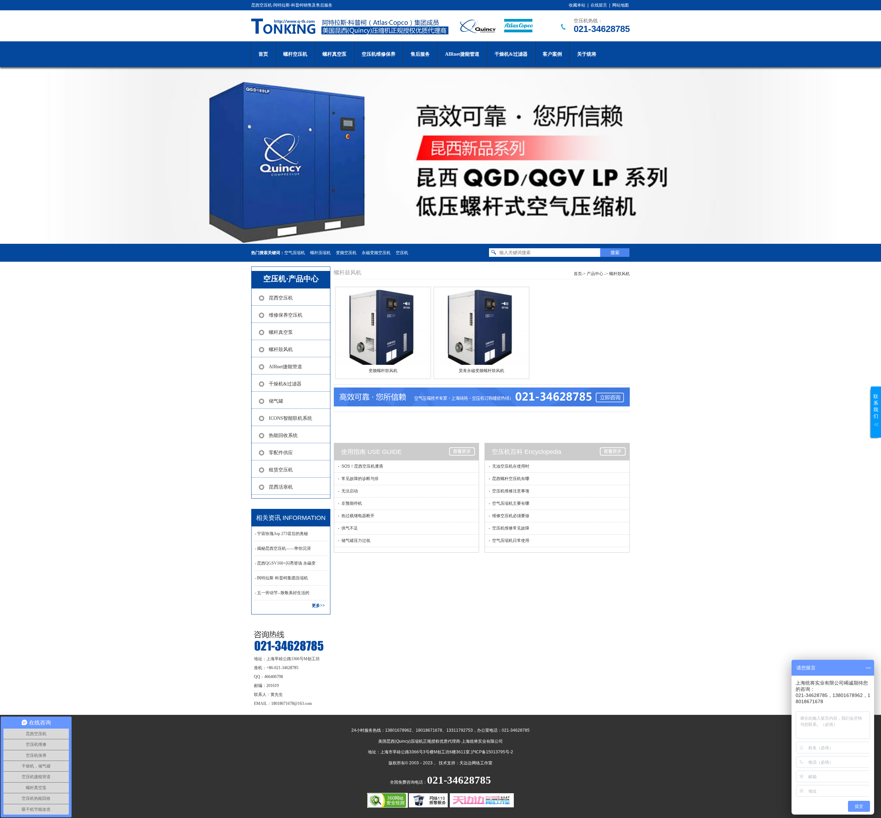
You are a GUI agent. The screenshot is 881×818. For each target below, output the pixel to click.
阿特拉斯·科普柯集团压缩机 (282, 578)
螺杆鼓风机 (281, 349)
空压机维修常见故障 (510, 528)
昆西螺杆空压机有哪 (510, 478)
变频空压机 (346, 252)
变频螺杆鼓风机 (383, 370)
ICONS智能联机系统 (290, 418)
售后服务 (420, 54)
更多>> (318, 605)
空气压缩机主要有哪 (510, 503)
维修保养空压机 (285, 315)
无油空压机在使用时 (510, 466)
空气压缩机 (294, 252)
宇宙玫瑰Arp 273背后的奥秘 (282, 533)
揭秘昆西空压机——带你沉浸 (284, 548)
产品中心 (595, 273)
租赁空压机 (281, 469)
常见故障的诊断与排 (360, 478)
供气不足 (349, 528)
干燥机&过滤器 (511, 54)
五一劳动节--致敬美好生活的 (283, 592)
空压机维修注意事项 (510, 491)
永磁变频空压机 (376, 252)
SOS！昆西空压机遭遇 (362, 466)
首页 (263, 54)
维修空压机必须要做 (510, 515)
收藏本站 (577, 5)
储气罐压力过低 (355, 540)
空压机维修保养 (378, 54)
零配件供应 (281, 452)
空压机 (402, 252)
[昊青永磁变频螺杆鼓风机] (481, 326)
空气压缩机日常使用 (510, 540)
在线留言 (599, 5)
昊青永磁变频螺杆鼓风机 (481, 370)
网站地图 (620, 5)
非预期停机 (351, 503)
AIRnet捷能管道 (462, 54)
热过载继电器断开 (357, 515)
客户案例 (552, 54)
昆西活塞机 (281, 487)
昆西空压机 (281, 298)
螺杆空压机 (295, 54)
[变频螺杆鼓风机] (382, 326)
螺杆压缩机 (320, 252)
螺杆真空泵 (334, 54)
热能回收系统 (283, 435)
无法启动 (349, 491)
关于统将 (586, 54)
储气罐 (276, 401)
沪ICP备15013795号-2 (492, 752)
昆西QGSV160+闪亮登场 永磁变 (286, 563)
